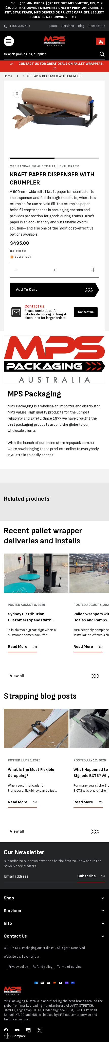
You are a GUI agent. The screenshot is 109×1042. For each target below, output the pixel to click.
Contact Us (96, 26)
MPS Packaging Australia (32, 948)
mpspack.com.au (80, 442)
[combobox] (54, 54)
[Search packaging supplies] (102, 54)
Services (67, 26)
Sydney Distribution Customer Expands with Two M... (29, 617)
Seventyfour (31, 957)
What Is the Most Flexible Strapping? (31, 772)
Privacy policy (18, 967)
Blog (81, 26)
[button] (9, 41)
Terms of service (69, 967)
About (53, 26)
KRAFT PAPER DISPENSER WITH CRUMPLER (53, 76)
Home (8, 76)
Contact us (86, 312)
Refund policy (42, 967)
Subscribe (86, 876)
